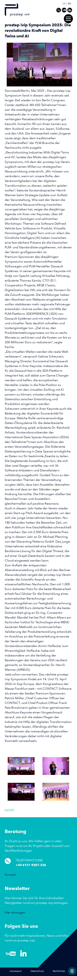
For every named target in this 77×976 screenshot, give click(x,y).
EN (69, 4)
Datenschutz (37, 971)
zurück (9, 810)
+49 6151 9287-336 (31, 865)
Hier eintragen (15, 912)
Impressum (16, 971)
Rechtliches (59, 971)
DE (64, 4)
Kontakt (10, 875)
